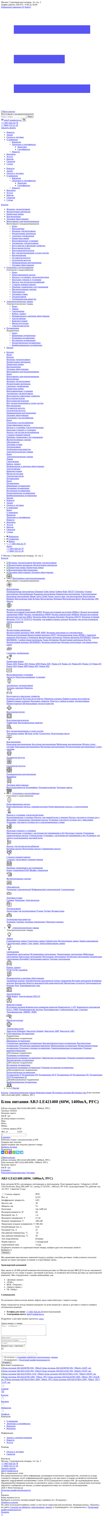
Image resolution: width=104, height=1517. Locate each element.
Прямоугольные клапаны (18, 701)
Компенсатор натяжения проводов (42, 1007)
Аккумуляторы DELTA (29, 996)
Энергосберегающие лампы (52, 943)
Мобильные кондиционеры (69, 744)
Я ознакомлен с (27, 1360)
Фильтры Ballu (40, 617)
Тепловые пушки (14, 898)
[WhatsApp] (14, 1152)
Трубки (47, 911)
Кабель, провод (13, 967)
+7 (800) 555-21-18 (9, 125)
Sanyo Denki (42, 596)
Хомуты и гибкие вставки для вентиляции (69, 701)
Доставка (30, 1172)
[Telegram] (21, 1152)
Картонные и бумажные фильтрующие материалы (39, 637)
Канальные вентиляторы (17, 596)
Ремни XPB (34, 664)
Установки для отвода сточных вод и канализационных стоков (35, 822)
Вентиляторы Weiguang (51, 599)
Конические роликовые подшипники (23, 1058)
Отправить (6, 1363)
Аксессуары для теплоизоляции (21, 911)
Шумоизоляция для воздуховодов (38, 703)
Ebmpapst (39, 591)
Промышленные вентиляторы (20, 591)
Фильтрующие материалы (18, 630)
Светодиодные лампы (16, 943)
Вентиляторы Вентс (72, 599)
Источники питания (15, 1007)
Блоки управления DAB (17, 870)
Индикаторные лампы (68, 941)
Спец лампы (33, 943)
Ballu (65, 591)
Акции (9, 135)
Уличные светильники (60, 959)
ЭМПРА (26, 1012)
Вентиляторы (12, 589)
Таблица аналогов (14, 622)
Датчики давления (15, 688)
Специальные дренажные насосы (32, 820)
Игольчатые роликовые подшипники (23, 1067)
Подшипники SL (19, 1077)
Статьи (9, 164)
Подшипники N (13, 1075)
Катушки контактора (81, 980)
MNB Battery (12, 996)
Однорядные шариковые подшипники (24, 1043)
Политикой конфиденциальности (34, 1360)
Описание (5, 1172)
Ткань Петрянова (51, 640)
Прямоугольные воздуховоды (76, 699)
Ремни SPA (11, 666)
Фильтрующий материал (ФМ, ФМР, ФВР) (26, 632)
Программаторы (51, 1009)
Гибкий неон (52, 941)
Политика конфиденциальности (16, 1490)
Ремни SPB (22, 666)
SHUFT (71, 591)
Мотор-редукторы (14, 1020)
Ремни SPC (33, 666)
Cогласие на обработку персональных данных (31, 1507)
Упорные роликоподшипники (81, 1058)
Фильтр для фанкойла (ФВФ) (37, 614)
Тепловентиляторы (47, 787)
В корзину (6, 1137)
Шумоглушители (14, 703)
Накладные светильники (30, 956)
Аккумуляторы (13, 994)
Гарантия (10, 161)
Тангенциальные (89, 594)
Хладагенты (44, 733)
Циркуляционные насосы (18, 804)
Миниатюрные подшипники (64, 1046)
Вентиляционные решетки (30, 723)
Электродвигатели (15, 1029)
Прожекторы (96, 956)
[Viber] (10, 1152)
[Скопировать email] (24, 120)
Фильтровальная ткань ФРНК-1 (71, 635)
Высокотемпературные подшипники (60, 1043)
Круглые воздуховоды (33, 699)
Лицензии (22, 147)
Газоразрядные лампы (16, 941)
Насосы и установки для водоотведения (24, 815)
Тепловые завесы (64, 787)
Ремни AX (67, 664)
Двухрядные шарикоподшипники (34, 1046)
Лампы (9, 938)
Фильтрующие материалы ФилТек (75, 640)
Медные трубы (32, 733)
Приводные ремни (15, 661)
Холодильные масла (60, 733)
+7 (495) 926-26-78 (9, 123)
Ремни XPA (23, 664)
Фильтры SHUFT (73, 617)
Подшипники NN (30, 1075)
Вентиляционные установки (19, 675)
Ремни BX (77, 664)
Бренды (10, 159)
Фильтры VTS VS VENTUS (19, 619)
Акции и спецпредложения (19, 1437)
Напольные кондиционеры (27, 747)
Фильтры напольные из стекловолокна (64, 632)
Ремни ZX (56, 664)
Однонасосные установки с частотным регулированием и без (57, 835)
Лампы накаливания (88, 941)
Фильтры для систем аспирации (83, 619)
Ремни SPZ (44, 666)
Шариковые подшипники (18, 1041)
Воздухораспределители (17, 720)
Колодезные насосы (31, 849)
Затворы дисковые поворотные (30, 922)
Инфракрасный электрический (46, 889)
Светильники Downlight (17, 959)
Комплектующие (14, 1005)
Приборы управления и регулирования (24, 868)
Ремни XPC (45, 664)
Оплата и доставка (15, 137)
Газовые (10, 900)
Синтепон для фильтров (17, 653)
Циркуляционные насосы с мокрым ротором (27, 806)
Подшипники (12, 483)
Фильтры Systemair (90, 617)
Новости (10, 132)
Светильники (12, 952)
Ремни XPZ (11, 664)
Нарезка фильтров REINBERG (77, 637)
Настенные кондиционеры (52, 747)
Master (33, 596)
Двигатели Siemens (35, 1031)
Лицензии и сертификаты (24, 144)
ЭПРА (34, 1012)
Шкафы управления (38, 870)
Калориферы (32, 787)
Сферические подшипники (53, 1058)
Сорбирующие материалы (30, 640)
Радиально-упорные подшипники (35, 1048)
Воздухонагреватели (15, 787)
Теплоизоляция (13, 908)
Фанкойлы (11, 776)
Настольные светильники (54, 956)
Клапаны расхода (14, 699)
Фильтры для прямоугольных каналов (50, 619)
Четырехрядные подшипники (20, 1060)
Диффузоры (11, 723)
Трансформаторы (14, 1012)
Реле (17, 985)
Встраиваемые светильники (43, 954)
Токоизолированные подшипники (67, 1048)
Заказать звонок (8, 128)
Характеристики (18, 1172)
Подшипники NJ (64, 1075)
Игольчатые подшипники (18, 1065)
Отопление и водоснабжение (19, 422)
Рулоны (39, 911)
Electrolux (79, 591)
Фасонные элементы (39, 701)
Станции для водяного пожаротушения (24, 859)
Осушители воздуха (15, 757)
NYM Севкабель (19, 970)
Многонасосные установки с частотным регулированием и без (35, 833)
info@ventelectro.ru (35, 1314)
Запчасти (10, 677)
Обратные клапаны (53, 699)
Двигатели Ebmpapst (15, 1031)
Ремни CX (87, 664)
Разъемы (10, 985)
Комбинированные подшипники (21, 1082)
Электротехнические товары (19, 456)
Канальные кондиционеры (18, 744)
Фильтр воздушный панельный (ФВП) (24, 612)
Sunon (51, 596)
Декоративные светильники (70, 954)
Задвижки (11, 922)
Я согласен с (31, 1357)
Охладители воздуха (15, 766)
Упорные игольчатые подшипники (57, 1067)
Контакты (11, 154)
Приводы (28, 688)
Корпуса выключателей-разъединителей (45, 983)
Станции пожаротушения (18, 857)
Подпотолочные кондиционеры (80, 747)
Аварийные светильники (18, 954)
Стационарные (67, 889)
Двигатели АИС (67, 1031)
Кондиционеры (13, 742)
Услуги (9, 156)
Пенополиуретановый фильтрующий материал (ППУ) (31, 635)
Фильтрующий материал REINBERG (23, 642)
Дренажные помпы (15, 733)
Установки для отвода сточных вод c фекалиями (71, 820)
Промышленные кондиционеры (21, 774)
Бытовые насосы (14, 849)
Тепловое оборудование (17, 785)
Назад (14, 226)
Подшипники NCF (47, 1075)
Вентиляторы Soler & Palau (27, 599)
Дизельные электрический (18, 889)
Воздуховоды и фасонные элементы (23, 696)
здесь (41, 1319)
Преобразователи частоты (31, 1009)
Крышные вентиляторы (45, 594)
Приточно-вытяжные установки (30, 677)
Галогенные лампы (36, 941)
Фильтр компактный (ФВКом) (65, 614)
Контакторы (20, 983)
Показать (6, 1253)
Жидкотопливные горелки (18, 878)
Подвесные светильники (78, 956)
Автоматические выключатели (39, 980)
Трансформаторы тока (30, 985)
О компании (12, 139)
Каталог (5, 204)
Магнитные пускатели (74, 983)
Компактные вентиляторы (68, 594)
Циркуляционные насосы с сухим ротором (68, 806)
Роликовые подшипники (17, 1055)
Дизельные (20, 900)
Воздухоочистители (15, 712)
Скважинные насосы (51, 849)
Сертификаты (23, 149)
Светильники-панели (39, 959)
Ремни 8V (97, 664)
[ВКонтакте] (2, 1152)
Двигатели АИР (51, 1031)
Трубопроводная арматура (18, 919)
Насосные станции (74, 833)
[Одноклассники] (6, 1152)
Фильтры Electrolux (56, 617)
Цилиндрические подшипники (20, 1072)
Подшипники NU (81, 1075)
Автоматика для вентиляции (19, 685)
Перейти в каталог (9, 1502)
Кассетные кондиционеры (44, 744)
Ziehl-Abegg (49, 591)
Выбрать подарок (9, 1147)
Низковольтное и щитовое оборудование (25, 978)
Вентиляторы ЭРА (90, 599)
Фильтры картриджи (51, 642)
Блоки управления (62, 980)
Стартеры (83, 1009)
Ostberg (58, 591)
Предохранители (93, 983)
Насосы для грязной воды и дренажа (51, 817)
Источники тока (79, 1092)
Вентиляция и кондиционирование (22, 376)
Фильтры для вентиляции (18, 609)
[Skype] (18, 1152)
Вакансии (16, 142)
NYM (9, 970)
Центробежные (26, 594)
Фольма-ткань (57, 911)
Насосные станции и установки (21, 830)
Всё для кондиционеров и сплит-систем (24, 731)
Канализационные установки (20, 817)
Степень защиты (12, 1194)
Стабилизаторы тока (68, 1009)
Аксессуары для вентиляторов (68, 596)
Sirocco (9, 601)
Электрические (32, 900)
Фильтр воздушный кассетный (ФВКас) (61, 612)
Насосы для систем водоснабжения (22, 846)
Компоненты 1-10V (67, 1007)
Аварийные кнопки (15, 980)
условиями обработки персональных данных (37, 1357)
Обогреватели (13, 887)
